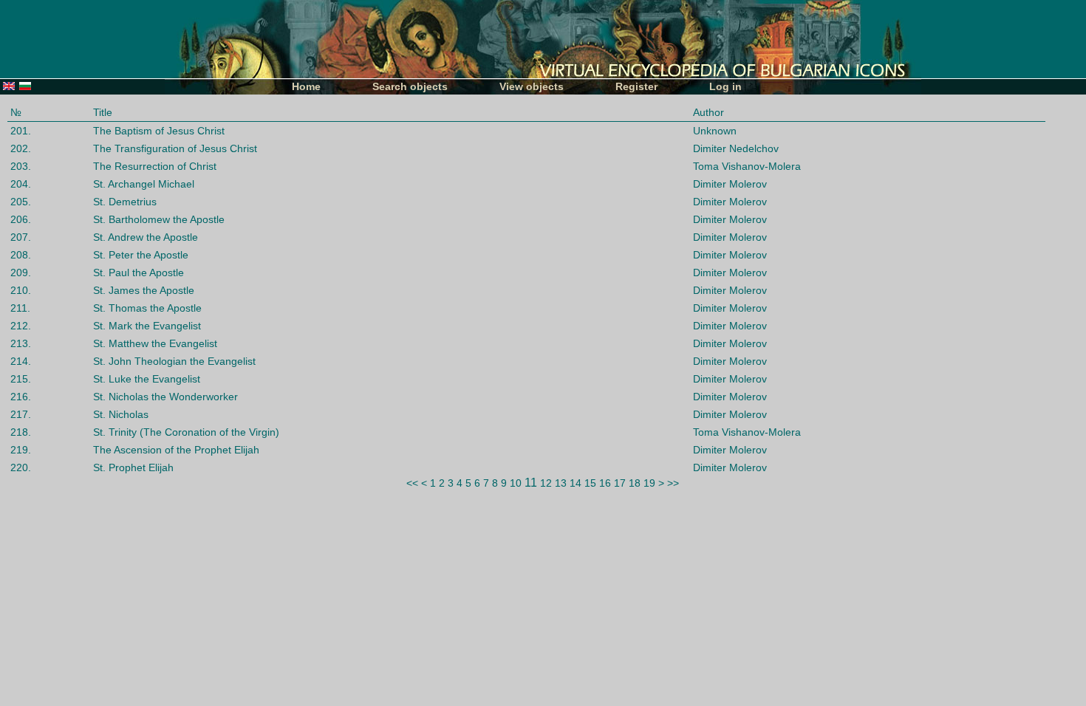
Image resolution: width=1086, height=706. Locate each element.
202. (20, 148)
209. (20, 272)
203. (20, 166)
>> (673, 483)
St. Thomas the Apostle (147, 308)
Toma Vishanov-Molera (747, 166)
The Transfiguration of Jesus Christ (175, 148)
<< (412, 483)
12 (546, 483)
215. (20, 379)
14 (575, 483)
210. (20, 290)
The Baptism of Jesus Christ (159, 131)
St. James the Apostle (143, 290)
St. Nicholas (120, 414)
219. (20, 450)
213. (20, 343)
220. (20, 467)
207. (20, 237)
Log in (725, 86)
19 (649, 483)
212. (20, 326)
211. (20, 308)
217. (20, 414)
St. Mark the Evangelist (147, 326)
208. (20, 255)
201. (20, 131)
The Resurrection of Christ (154, 166)
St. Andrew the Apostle (145, 237)
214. (20, 361)
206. (20, 219)
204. (20, 184)
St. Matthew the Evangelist (155, 343)
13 (561, 483)
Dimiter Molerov (730, 184)
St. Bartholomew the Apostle (159, 219)
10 (516, 483)
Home (306, 86)
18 (635, 483)
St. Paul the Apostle (138, 272)
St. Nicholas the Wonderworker (165, 396)
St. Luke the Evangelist (146, 379)
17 (620, 483)
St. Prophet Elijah (133, 467)
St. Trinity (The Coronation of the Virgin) (186, 432)
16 (605, 483)
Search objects (410, 86)
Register (636, 86)
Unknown (715, 131)
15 (590, 483)
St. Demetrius (125, 202)
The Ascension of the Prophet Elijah (176, 450)
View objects (531, 86)
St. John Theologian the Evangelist (174, 361)
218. (20, 432)
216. (20, 396)
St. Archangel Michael (143, 184)
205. (20, 202)
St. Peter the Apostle (140, 255)
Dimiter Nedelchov (736, 148)
